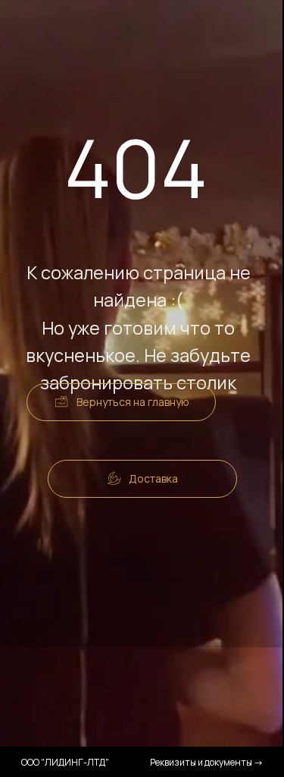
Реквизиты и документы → (207, 762)
